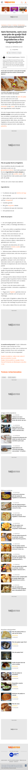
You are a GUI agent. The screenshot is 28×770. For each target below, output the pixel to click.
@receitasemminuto (7, 170)
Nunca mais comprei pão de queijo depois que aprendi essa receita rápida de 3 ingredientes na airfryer (19, 578)
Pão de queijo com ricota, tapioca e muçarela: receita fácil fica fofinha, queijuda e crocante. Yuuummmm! (19, 526)
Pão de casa (15, 704)
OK (25, 765)
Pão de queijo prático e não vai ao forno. (19, 632)
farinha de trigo (21, 193)
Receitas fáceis (21, 25)
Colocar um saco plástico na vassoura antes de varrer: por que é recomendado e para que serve (19, 418)
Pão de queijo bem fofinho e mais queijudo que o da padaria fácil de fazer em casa (19, 588)
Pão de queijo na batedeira (17, 673)
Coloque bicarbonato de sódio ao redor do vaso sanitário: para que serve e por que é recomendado (19, 439)
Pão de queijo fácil (17, 652)
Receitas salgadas (12, 377)
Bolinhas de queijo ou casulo (18, 694)
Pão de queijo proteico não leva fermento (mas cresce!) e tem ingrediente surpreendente (19, 506)
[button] (26, 11)
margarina (9, 200)
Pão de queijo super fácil (19, 642)
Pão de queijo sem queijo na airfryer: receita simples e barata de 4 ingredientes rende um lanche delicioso (19, 568)
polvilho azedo (18, 174)
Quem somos (4, 760)
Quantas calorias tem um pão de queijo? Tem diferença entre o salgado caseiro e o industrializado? (19, 557)
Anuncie (11, 761)
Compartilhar (15, 49)
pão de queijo (22, 97)
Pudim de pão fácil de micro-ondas (18, 663)
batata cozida (15, 247)
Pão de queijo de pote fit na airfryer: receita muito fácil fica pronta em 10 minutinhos (19, 537)
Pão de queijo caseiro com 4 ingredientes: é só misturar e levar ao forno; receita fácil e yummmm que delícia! (19, 547)
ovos (12, 106)
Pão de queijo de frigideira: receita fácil (19, 515)
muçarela (11, 205)
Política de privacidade (13, 760)
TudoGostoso (4, 25)
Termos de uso (22, 760)
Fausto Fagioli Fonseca (14, 57)
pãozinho (4, 126)
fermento (4, 106)
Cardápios (14, 25)
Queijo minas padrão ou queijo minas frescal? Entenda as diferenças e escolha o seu (13, 362)
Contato (16, 761)
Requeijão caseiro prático (17, 684)
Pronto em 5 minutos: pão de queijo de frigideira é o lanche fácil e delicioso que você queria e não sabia (19, 496)
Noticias (9, 25)
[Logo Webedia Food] (14, 754)
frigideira (12, 292)
